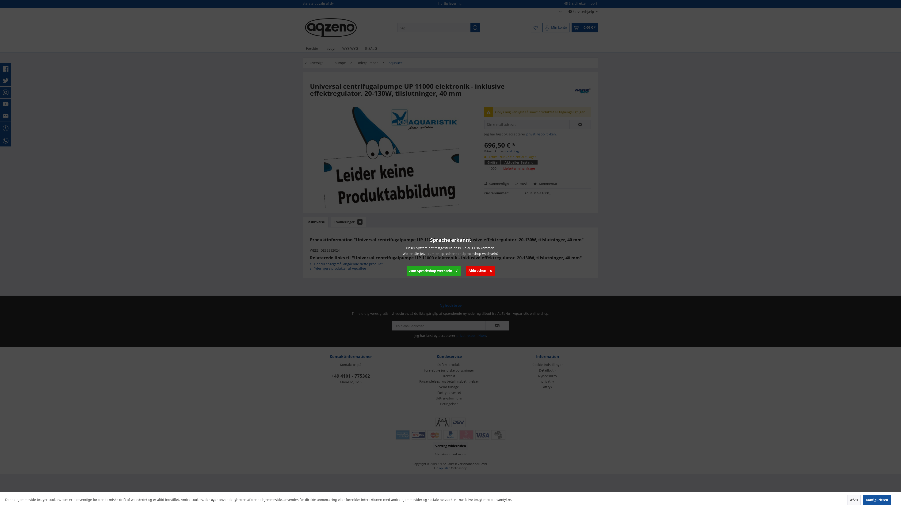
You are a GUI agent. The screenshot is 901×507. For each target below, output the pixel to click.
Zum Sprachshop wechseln (430, 271)
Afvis (854, 500)
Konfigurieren (877, 500)
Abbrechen (477, 270)
